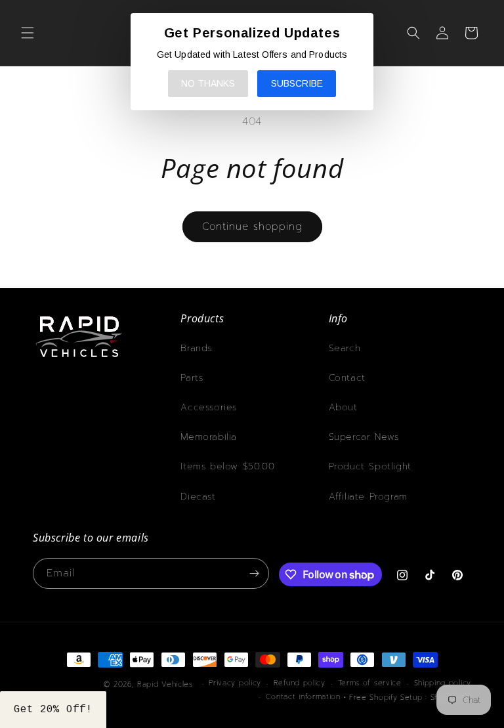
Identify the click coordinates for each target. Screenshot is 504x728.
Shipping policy (443, 683)
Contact (347, 378)
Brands (196, 348)
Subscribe (297, 83)
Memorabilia (208, 437)
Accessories (208, 407)
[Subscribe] (254, 573)
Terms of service (370, 683)
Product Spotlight (370, 466)
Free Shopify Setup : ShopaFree (410, 697)
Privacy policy (235, 683)
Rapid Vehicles (165, 684)
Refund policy (300, 683)
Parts (191, 378)
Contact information (303, 696)
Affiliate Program (368, 496)
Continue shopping (252, 226)
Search (345, 348)
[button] (27, 32)
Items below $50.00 (227, 466)
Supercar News (364, 437)
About (343, 407)
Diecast (197, 496)
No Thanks (208, 83)
